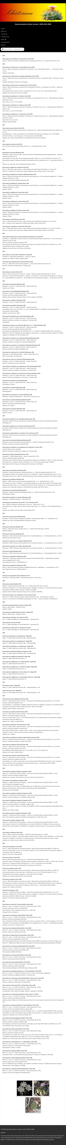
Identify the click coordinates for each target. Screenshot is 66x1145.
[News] (5, 39)
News (2, 39)
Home (3, 28)
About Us (3, 31)
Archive (3, 45)
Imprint (3, 1132)
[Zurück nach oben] (63, 1142)
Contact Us (4, 34)
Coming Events (5, 42)
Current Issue (5, 37)
